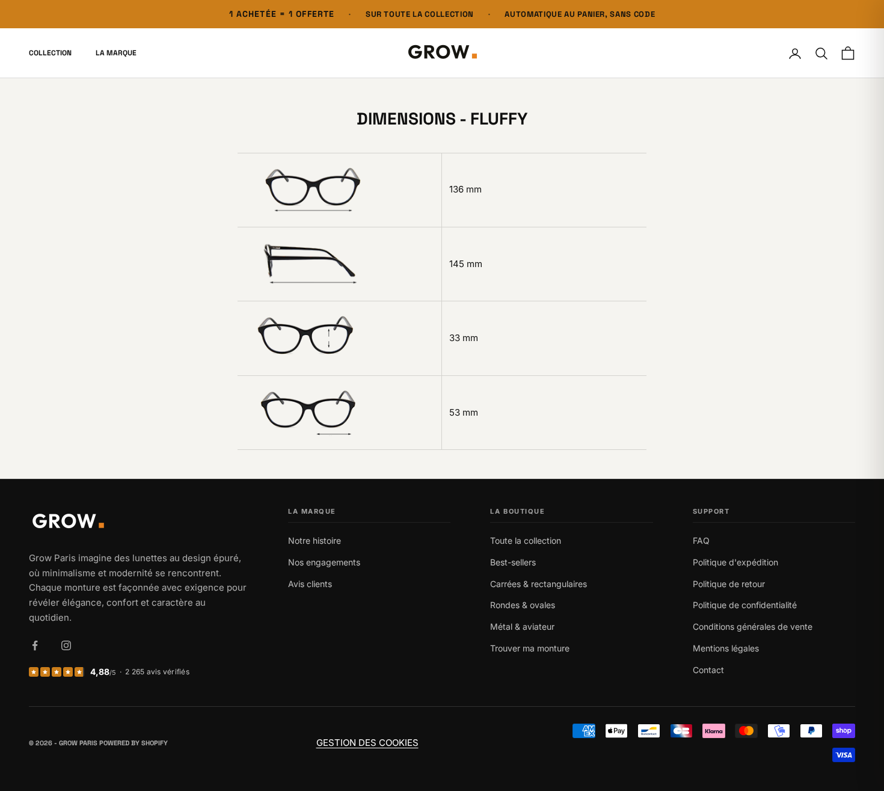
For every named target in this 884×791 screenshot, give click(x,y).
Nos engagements (324, 562)
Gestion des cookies (367, 742)
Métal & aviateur (522, 626)
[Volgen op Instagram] (66, 645)
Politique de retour (729, 584)
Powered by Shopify (133, 743)
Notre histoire (314, 540)
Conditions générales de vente (752, 626)
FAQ (701, 540)
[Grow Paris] (138, 522)
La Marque (116, 53)
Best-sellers (513, 562)
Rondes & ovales (522, 605)
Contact (708, 670)
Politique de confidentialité (745, 605)
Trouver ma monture (529, 648)
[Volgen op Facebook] (35, 645)
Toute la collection (525, 540)
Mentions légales (726, 648)
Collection (50, 53)
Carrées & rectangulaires (538, 584)
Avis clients (310, 584)
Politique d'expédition (735, 562)
